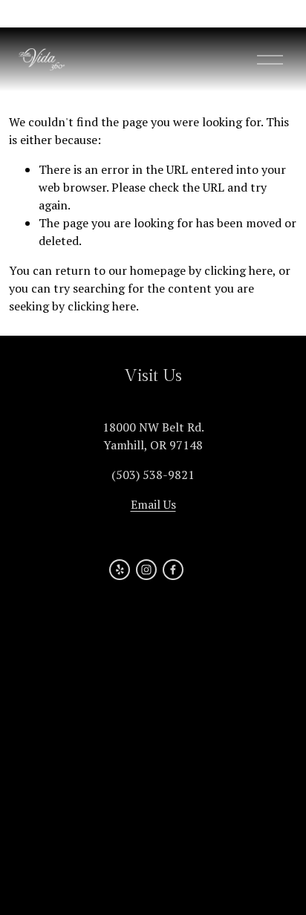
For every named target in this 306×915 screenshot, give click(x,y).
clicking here (238, 270)
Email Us (153, 504)
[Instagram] (146, 569)
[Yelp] (119, 569)
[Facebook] (173, 569)
